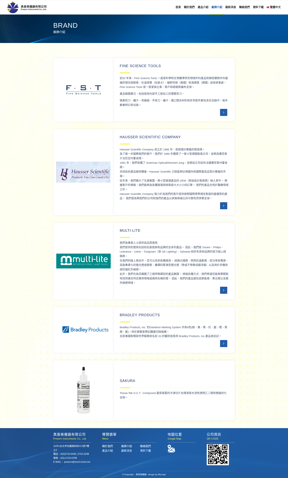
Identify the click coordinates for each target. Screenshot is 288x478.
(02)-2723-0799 (68, 458)
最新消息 (126, 450)
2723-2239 (83, 454)
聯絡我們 (145, 446)
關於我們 (107, 446)
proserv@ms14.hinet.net (77, 462)
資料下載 (145, 450)
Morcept (162, 474)
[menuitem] (178, 7)
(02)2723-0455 (68, 454)
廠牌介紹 (126, 446)
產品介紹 (107, 450)
